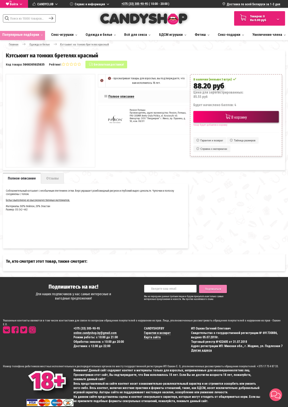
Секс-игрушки (62, 34)
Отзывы (52, 178)
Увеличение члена (267, 34)
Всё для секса (136, 34)
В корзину (238, 117)
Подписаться (213, 289)
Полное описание (121, 96)
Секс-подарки (229, 34)
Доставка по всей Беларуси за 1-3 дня (253, 4)
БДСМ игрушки (171, 34)
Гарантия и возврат (211, 140)
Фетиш (201, 34)
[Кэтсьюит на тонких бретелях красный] (50, 118)
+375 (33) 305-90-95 (134, 4)
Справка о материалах (213, 148)
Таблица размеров (244, 140)
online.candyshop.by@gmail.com (95, 333)
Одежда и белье (99, 34)
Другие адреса (201, 350)
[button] (275, 394)
